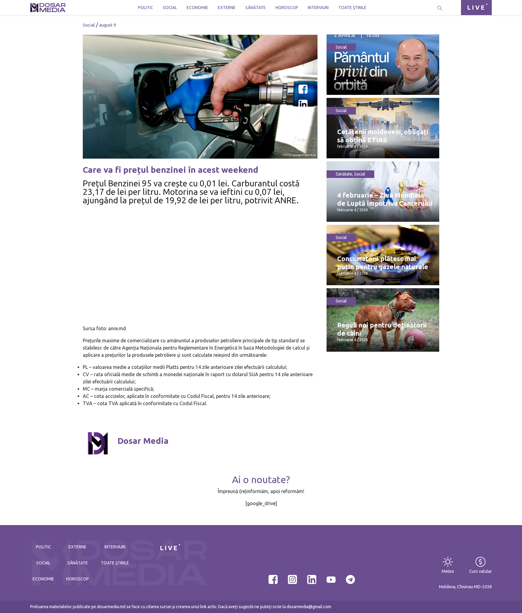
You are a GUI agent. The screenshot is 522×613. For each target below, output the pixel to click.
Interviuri (318, 7)
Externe (227, 7)
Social (170, 7)
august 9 (107, 24)
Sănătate (255, 7)
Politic (145, 7)
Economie (197, 7)
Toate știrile (352, 7)
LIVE (476, 7)
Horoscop (287, 7)
